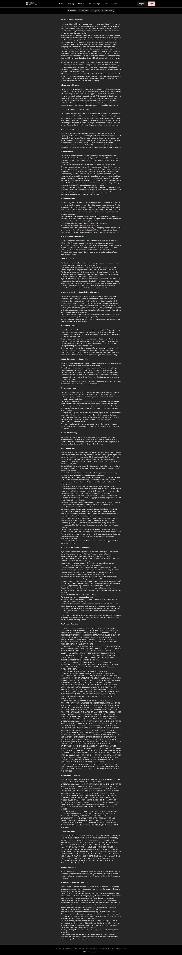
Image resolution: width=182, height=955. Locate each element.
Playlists (96, 11)
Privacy (81, 948)
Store (124, 948)
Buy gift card (94, 948)
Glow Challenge (116, 948)
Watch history (109, 11)
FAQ (87, 948)
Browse (73, 11)
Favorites (84, 11)
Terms (76, 948)
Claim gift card (104, 948)
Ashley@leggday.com (76, 72)
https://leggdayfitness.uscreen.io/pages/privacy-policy (80, 225)
